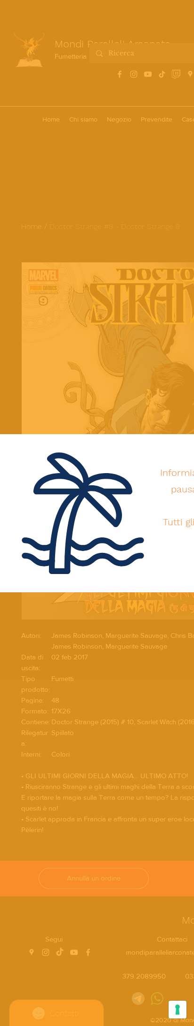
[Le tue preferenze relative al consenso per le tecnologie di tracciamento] (177, 1009)
